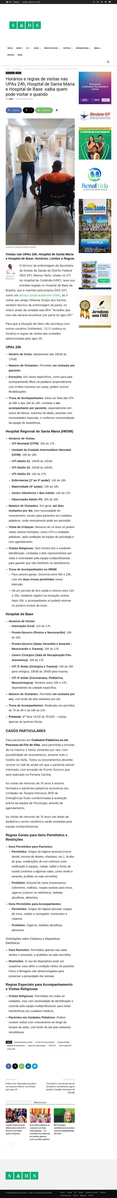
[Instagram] (97, 2)
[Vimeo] (105, 2)
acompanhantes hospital (23, 1042)
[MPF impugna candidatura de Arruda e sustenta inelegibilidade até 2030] (64, 1115)
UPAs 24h (52, 1045)
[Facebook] (93, 2)
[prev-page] (7, 1145)
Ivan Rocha (10, 276)
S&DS (11, 99)
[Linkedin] (28, 1066)
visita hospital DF (65, 1045)
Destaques (17, 69)
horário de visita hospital (45, 1042)
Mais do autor (40, 1102)
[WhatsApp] (22, 1066)
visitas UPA (11, 1049)
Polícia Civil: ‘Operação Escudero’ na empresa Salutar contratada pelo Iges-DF (21, 1086)
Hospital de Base (63, 1042)
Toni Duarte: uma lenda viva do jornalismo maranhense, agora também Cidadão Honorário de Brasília (60, 1088)
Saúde (18, 73)
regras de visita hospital (37, 1045)
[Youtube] (109, 2)
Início (8, 69)
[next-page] (12, 1145)
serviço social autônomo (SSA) (39, 295)
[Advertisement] (78, 25)
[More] (57, 110)
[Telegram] (35, 1066)
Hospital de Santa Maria (16, 1045)
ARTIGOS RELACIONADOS (19, 1102)
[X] (101, 2)
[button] (108, 61)
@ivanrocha (10, 279)
